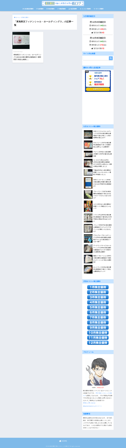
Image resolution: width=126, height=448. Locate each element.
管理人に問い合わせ (89, 403)
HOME (64, 441)
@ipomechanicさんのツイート (92, 406)
